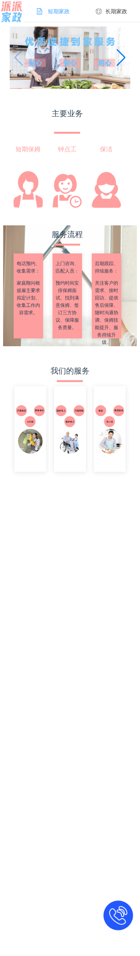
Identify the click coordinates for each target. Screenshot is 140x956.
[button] (121, 57)
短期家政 (59, 11)
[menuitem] (52, 11)
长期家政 (116, 11)
